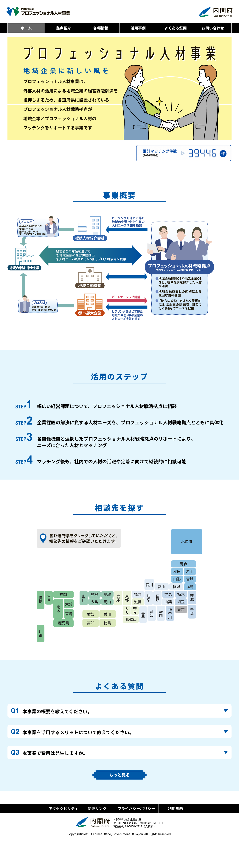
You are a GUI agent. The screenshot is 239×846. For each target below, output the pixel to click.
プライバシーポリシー (136, 808)
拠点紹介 (63, 28)
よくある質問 (175, 28)
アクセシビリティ (63, 808)
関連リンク (97, 808)
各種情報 (100, 28)
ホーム (26, 28)
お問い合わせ (213, 28)
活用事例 (138, 28)
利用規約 (175, 808)
